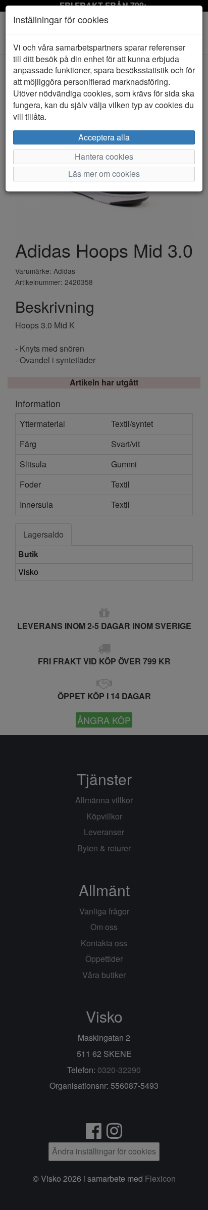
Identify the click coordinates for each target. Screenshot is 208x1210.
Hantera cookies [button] (104, 156)
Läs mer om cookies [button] (104, 173)
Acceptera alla (104, 137)
